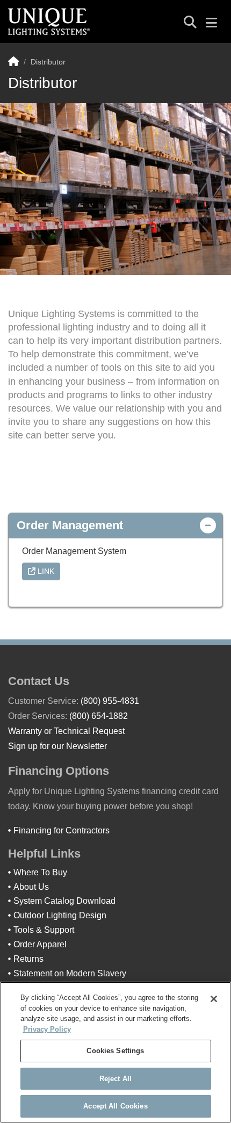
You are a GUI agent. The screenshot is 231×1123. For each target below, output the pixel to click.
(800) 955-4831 (110, 701)
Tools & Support (43, 929)
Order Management (70, 525)
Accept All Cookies (115, 1106)
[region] (115, 1052)
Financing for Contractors (61, 830)
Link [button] (44, 571)
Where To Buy (40, 872)
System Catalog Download (64, 900)
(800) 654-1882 (98, 716)
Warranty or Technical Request (66, 731)
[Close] (214, 999)
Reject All (115, 1079)
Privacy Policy (47, 1029)
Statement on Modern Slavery (69, 973)
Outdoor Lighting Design (59, 915)
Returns (28, 958)
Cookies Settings (115, 1051)
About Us (31, 886)
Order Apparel (40, 944)
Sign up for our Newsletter (57, 746)
